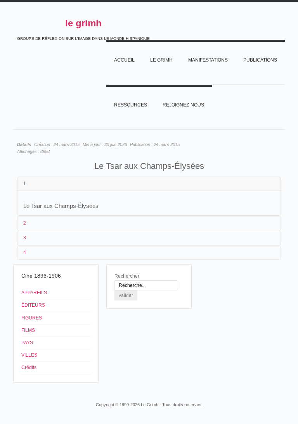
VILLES (29, 355)
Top (276, 390)
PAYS (27, 342)
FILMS (28, 330)
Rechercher (126, 276)
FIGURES (31, 318)
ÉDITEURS (33, 305)
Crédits (28, 367)
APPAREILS (34, 292)
